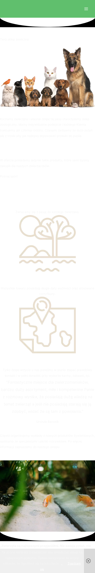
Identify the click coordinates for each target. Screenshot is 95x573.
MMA (22, 176)
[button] (4, 146)
